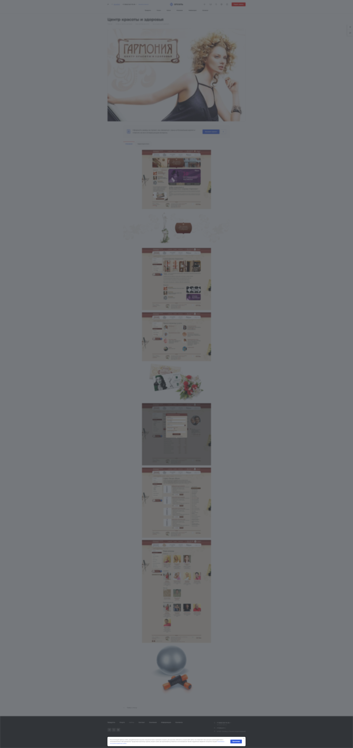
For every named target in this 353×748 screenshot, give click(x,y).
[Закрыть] (244, 738)
